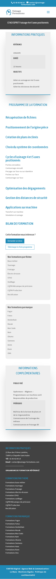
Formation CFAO (12, 495)
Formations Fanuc (13, 524)
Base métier (13, 261)
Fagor (10, 311)
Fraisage (11, 269)
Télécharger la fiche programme (20, 247)
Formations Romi (12, 549)
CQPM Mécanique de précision (20, 286)
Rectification (13, 294)
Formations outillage (14, 498)
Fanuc (10, 315)
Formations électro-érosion (17, 492)
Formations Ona (12, 553)
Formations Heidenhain (15, 527)
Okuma (10, 336)
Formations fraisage (14, 489)
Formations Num (12, 536)
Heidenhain (12, 320)
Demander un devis (15, 241)
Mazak (10, 324)
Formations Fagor (13, 520)
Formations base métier (15, 482)
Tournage (11, 265)
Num (9, 332)
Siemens (11, 340)
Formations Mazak (13, 530)
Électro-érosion (14, 273)
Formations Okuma (13, 540)
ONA (9, 353)
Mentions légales (26, 572)
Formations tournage (14, 485)
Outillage (11, 282)
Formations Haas (12, 546)
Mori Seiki (11, 328)
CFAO (10, 277)
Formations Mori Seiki (14, 533)
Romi (10, 349)
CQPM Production (15, 290)
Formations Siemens (14, 543)
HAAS (10, 345)
